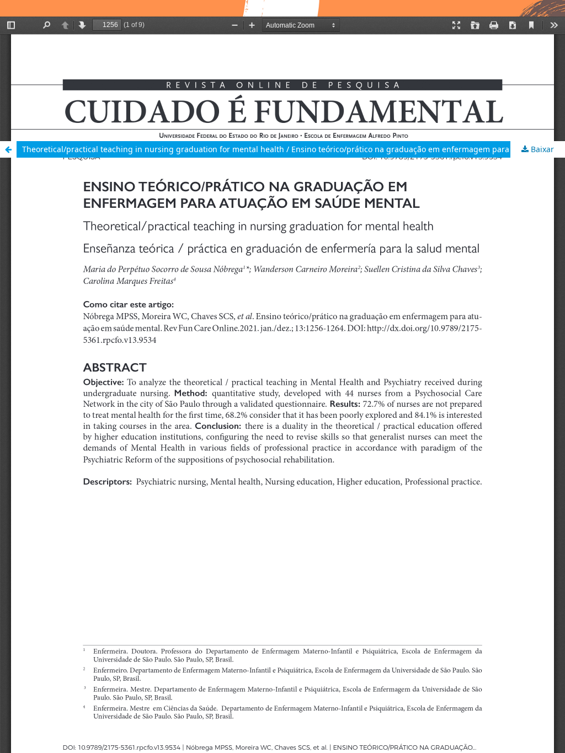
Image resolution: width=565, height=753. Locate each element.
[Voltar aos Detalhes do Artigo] (8, 149)
